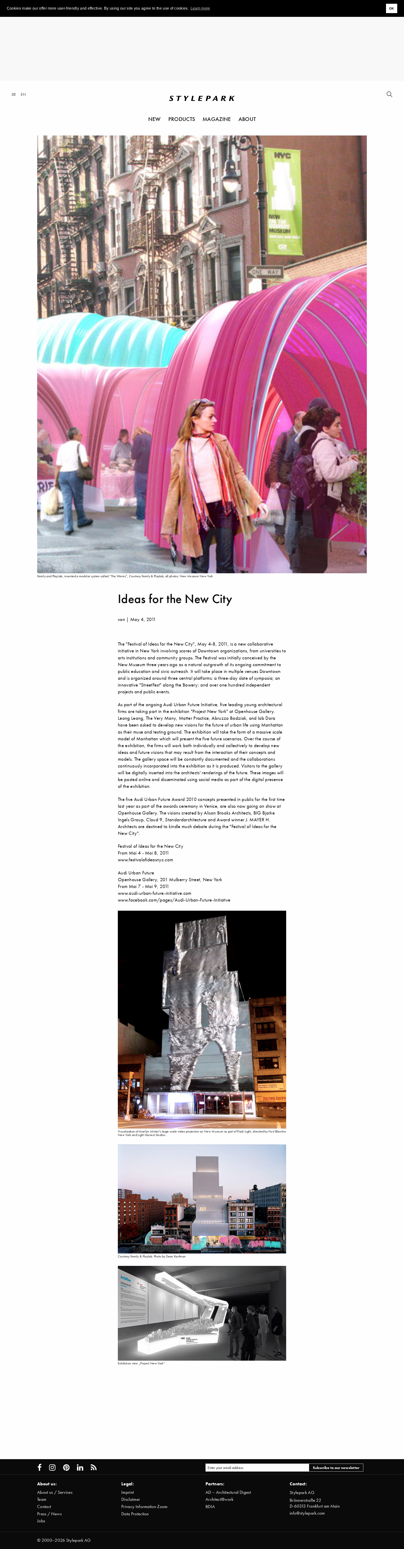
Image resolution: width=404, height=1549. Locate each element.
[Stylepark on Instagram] (52, 1467)
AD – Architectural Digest (228, 1492)
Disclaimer (130, 1499)
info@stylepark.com (307, 1513)
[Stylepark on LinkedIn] (80, 1467)
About (247, 118)
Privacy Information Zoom (144, 1506)
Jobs (41, 1520)
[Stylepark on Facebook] (39, 1467)
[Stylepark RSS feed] (93, 1467)
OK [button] (391, 8)
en (23, 94)
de (14, 94)
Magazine (216, 118)
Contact (44, 1506)
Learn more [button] (200, 8)
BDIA (210, 1506)
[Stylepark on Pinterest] (66, 1467)
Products (181, 118)
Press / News (49, 1513)
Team (41, 1499)
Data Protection (135, 1513)
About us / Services (54, 1492)
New (154, 118)
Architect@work (219, 1499)
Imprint (127, 1492)
